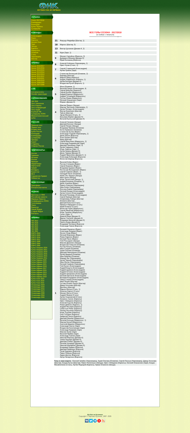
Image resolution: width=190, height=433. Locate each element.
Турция (34, 168)
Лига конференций (38, 108)
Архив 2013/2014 (37, 72)
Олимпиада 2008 (37, 293)
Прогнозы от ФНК (38, 195)
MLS (33, 174)
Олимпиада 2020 (37, 287)
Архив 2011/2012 (37, 76)
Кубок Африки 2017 (39, 268)
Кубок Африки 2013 (39, 272)
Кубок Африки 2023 (39, 262)
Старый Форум (37, 211)
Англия (34, 153)
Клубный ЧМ (36, 112)
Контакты (35, 213)
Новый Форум (36, 209)
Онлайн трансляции (39, 94)
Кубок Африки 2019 (39, 266)
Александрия (36, 36)
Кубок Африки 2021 (39, 264)
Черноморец (36, 57)
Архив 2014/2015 (37, 70)
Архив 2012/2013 (37, 74)
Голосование (36, 203)
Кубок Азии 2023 (37, 279)
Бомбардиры (36, 22)
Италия (34, 159)
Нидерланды (36, 164)
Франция (34, 162)
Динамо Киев (36, 42)
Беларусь (35, 170)
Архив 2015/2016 (37, 68)
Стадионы (35, 144)
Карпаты (34, 48)
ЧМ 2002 (34, 231)
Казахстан (35, 172)
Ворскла (34, 40)
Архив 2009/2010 (37, 80)
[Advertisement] (105, 20)
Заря (33, 44)
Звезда (34, 46)
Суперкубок (35, 29)
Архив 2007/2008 (37, 85)
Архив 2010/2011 (37, 78)
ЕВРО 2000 (35, 246)
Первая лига (36, 127)
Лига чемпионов (37, 103)
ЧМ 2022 (34, 221)
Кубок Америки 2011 (39, 258)
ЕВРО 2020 (35, 235)
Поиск (33, 205)
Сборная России (37, 146)
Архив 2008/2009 (37, 83)
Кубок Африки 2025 (39, 260)
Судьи (33, 142)
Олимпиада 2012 (37, 291)
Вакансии (35, 207)
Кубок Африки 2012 (39, 274)
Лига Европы (36, 106)
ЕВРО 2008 (35, 241)
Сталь (33, 55)
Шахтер (34, 59)
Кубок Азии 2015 (37, 283)
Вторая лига (36, 129)
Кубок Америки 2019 (39, 252)
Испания (34, 157)
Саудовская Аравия (39, 176)
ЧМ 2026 (34, 101)
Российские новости (39, 197)
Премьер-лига (36, 125)
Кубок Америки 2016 (39, 254)
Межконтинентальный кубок (39, 117)
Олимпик (34, 52)
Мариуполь (35, 50)
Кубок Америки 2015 (39, 256)
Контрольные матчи (39, 187)
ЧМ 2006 (34, 229)
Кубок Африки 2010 (39, 277)
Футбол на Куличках (95, 415)
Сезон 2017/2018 (37, 20)
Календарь (35, 24)
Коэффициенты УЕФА (40, 201)
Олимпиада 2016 (37, 289)
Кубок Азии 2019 (37, 281)
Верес (33, 38)
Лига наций (35, 110)
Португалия (35, 166)
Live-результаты (37, 92)
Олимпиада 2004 (37, 295)
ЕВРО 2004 (35, 244)
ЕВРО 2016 (35, 237)
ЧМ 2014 (34, 225)
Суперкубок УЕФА (38, 114)
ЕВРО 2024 (35, 233)
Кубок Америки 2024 (39, 248)
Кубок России (36, 131)
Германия (35, 155)
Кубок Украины (37, 26)
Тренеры (34, 140)
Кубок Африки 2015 (39, 270)
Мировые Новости (38, 199)
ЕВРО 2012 (35, 239)
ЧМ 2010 (34, 227)
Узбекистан (35, 178)
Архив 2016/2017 (37, 66)
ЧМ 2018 (34, 223)
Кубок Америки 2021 (39, 250)
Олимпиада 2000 (37, 297)
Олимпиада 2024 (37, 285)
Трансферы (35, 185)
